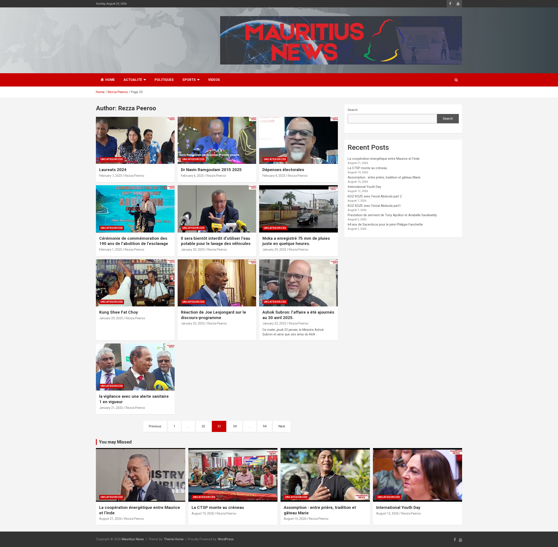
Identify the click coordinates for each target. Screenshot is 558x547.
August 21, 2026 (110, 518)
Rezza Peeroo (134, 175)
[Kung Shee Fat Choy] (135, 283)
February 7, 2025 (110, 175)
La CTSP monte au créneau (367, 168)
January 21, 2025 (111, 407)
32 (203, 426)
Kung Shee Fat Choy (118, 312)
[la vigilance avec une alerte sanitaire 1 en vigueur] (135, 367)
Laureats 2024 (112, 169)
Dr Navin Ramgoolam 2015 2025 (211, 169)
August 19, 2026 (203, 513)
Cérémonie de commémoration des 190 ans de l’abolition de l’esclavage (133, 241)
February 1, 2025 (110, 249)
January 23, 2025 (274, 323)
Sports (189, 80)
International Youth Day (364, 187)
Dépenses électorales (283, 169)
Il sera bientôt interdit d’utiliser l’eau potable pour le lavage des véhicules (215, 241)
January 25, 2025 (193, 323)
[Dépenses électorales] (298, 140)
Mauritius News (133, 539)
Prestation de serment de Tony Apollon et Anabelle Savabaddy (392, 215)
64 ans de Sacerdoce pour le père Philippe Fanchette (385, 224)
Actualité (133, 80)
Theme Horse (174, 539)
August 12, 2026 (387, 513)
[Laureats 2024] (135, 140)
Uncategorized (111, 159)
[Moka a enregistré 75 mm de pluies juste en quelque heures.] (298, 209)
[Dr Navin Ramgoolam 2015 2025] (217, 140)
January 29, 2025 (274, 249)
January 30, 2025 (193, 249)
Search (353, 110)
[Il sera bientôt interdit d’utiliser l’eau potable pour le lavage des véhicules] (217, 209)
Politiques (164, 80)
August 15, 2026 (295, 518)
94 (264, 426)
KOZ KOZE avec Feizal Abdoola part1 (374, 206)
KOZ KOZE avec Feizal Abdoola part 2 (375, 196)
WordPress (226, 539)
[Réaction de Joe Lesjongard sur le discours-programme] (217, 283)
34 (234, 426)
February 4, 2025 (273, 175)
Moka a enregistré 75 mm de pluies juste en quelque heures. (296, 241)
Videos (214, 80)
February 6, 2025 (192, 175)
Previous (155, 426)
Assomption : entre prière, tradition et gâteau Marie (384, 177)
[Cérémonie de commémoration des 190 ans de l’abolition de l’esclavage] (135, 209)
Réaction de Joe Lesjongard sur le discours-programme (213, 315)
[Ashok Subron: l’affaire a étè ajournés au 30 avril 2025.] (298, 283)
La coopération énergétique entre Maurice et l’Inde (384, 159)
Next (282, 426)
